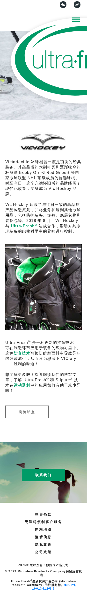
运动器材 (22, 385)
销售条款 (43, 514)
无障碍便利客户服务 (43, 522)
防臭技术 (22, 353)
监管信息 (43, 537)
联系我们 (43, 475)
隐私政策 (43, 544)
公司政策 (43, 552)
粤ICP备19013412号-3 (54, 586)
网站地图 (43, 529)
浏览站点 (27, 412)
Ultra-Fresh (24, 226)
